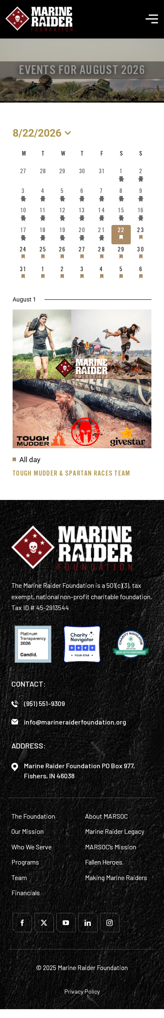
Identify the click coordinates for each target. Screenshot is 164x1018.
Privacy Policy (82, 991)
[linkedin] (88, 922)
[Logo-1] (39, 9)
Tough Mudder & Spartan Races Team (71, 473)
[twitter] (44, 922)
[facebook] (22, 922)
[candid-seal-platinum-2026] (33, 644)
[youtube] (66, 922)
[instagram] (109, 922)
